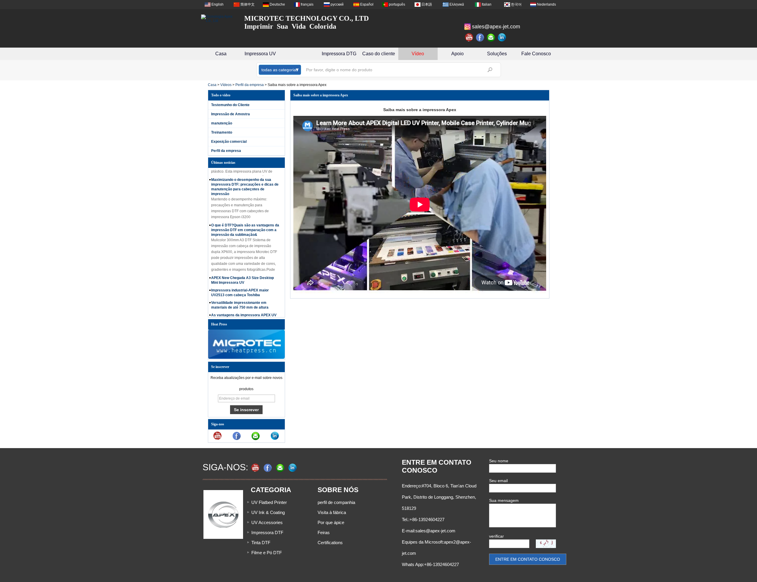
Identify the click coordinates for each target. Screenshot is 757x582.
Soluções (497, 53)
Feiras (324, 532)
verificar (496, 536)
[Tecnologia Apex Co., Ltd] (219, 18)
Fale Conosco (536, 53)
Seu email (498, 480)
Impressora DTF (267, 532)
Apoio (457, 53)
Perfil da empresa (249, 85)
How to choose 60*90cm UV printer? (241, 317)
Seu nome (498, 460)
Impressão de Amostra (230, 114)
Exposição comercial (229, 142)
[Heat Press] (246, 358)
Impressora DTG (339, 53)
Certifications (330, 542)
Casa (221, 53)
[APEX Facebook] (480, 37)
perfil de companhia (336, 502)
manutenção (221, 123)
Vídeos (226, 85)
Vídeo (418, 53)
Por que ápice (331, 522)
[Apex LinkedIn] (502, 37)
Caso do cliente (378, 53)
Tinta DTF (260, 542)
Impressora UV (260, 53)
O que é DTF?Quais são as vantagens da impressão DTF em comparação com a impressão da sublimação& (245, 224)
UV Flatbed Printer (269, 502)
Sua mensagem (504, 500)
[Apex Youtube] (469, 37)
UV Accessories (267, 522)
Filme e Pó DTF (266, 552)
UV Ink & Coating (268, 512)
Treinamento (221, 132)
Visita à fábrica (332, 512)
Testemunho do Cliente (230, 105)
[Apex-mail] (491, 37)
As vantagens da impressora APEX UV (243, 309)
